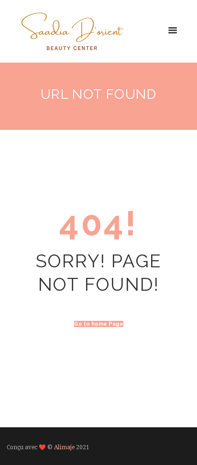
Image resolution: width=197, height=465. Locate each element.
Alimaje (64, 447)
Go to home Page (98, 324)
